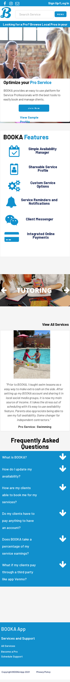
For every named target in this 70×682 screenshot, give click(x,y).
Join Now (34, 108)
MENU (60, 14)
